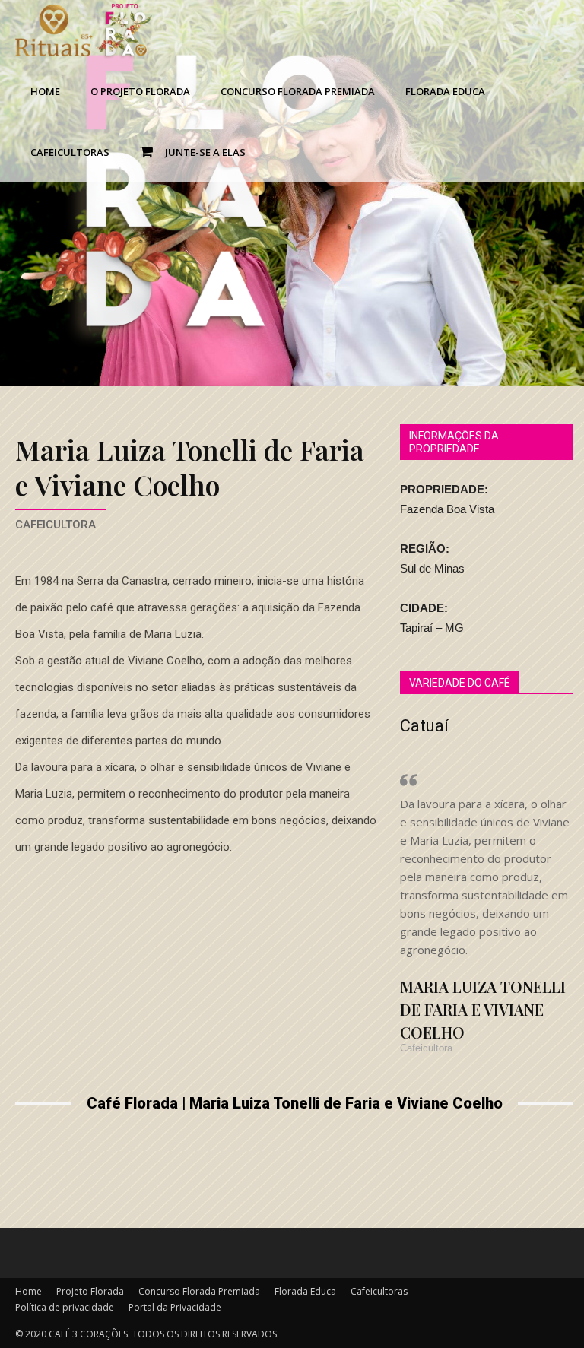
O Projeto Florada (140, 91)
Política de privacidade (64, 1307)
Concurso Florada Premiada (298, 91)
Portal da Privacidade (175, 1307)
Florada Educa (445, 91)
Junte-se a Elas (203, 152)
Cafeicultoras (70, 152)
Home (45, 91)
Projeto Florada (90, 1291)
